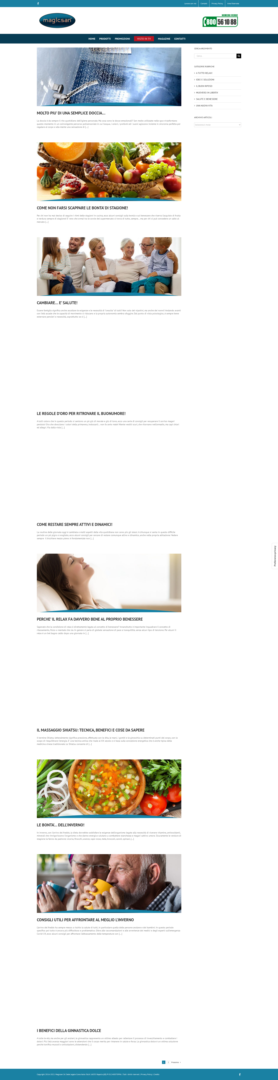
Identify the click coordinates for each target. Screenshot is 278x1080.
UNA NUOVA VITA (204, 105)
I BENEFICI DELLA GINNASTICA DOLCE (69, 1030)
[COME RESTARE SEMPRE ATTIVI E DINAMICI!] (109, 480)
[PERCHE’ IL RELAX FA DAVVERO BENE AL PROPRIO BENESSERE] (109, 583)
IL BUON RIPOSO (204, 86)
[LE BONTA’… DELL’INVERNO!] (109, 788)
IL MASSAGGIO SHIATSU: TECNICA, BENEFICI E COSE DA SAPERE (90, 730)
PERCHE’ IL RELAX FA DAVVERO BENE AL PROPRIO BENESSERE (90, 619)
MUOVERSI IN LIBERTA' (207, 92)
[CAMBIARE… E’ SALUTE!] (109, 266)
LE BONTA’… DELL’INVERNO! (60, 824)
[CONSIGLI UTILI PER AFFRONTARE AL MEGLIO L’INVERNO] (109, 883)
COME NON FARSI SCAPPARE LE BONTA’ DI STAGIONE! (82, 207)
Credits (156, 1074)
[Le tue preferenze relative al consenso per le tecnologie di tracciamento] (275, 556)
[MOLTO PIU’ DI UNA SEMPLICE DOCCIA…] (109, 77)
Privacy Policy (146, 1074)
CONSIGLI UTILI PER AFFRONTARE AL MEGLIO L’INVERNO (85, 919)
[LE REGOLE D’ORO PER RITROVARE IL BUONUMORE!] (109, 369)
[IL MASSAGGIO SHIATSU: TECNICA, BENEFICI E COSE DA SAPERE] (109, 686)
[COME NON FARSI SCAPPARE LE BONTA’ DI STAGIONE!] (109, 171)
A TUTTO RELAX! (204, 73)
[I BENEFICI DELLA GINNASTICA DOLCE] (109, 986)
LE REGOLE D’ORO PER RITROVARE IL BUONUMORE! (81, 413)
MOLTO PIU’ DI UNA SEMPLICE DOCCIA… (71, 113)
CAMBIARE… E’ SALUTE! (57, 302)
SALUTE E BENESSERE (207, 99)
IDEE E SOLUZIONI (205, 79)
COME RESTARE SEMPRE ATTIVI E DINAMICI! (74, 524)
